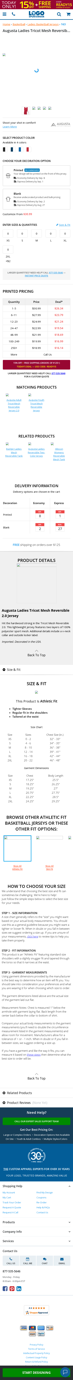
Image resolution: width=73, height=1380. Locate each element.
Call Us (11, 1263)
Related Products (19, 1093)
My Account (9, 1192)
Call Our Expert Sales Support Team (37, 1121)
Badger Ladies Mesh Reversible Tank (14, 452)
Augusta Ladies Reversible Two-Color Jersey (36, 452)
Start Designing (36, 1372)
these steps (34, 1054)
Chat (44, 1263)
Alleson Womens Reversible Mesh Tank (59, 454)
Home (6, 24)
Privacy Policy (36, 1344)
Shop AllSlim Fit (49, 867)
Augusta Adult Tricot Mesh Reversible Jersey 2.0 (14, 405)
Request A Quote (12, 1207)
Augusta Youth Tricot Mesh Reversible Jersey (36, 405)
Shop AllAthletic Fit (17, 867)
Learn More (10, 126)
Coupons (41, 1197)
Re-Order (41, 1202)
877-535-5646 (56, 272)
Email (62, 1263)
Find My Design (44, 1192)
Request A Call (10, 1212)
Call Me (27, 1263)
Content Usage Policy (36, 1357)
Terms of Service (36, 1348)
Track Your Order (12, 1202)
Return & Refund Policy (36, 1361)
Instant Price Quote (36, 275)
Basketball (19, 24)
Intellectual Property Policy (36, 1353)
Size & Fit (64, 225)
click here (32, 936)
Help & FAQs (43, 1207)
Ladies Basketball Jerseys (43, 24)
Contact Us (42, 1212)
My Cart (7, 1197)
